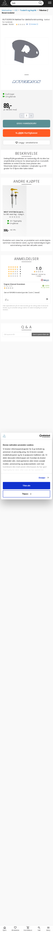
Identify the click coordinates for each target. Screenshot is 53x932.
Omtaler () (34, 24)
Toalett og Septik (28, 10)
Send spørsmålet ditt (41, 334)
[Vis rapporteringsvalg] (47, 299)
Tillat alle (26, 486)
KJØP (26, 123)
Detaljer (42, 478)
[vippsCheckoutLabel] (26, 133)
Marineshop (7, 10)
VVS (16, 10)
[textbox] (17, 334)
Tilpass (25, 494)
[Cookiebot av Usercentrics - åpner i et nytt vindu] (39, 436)
